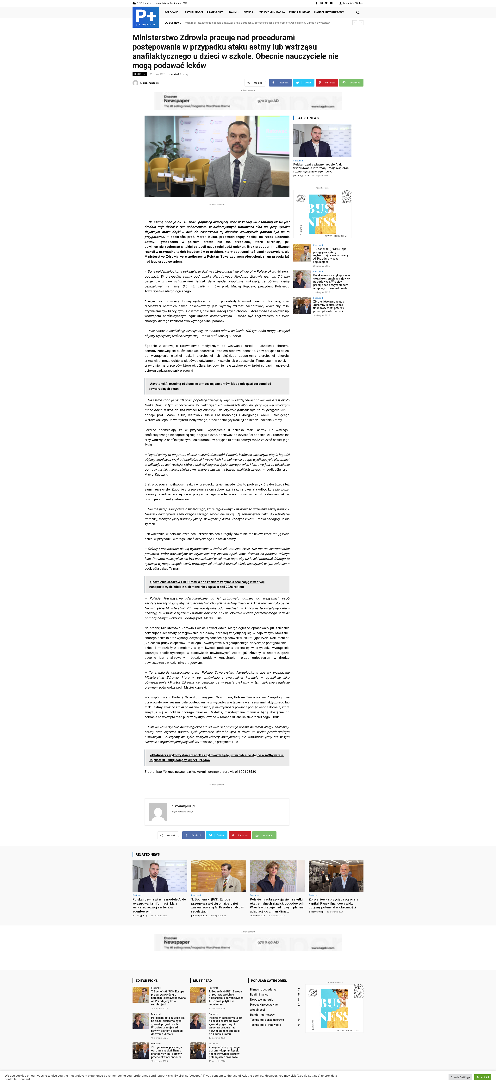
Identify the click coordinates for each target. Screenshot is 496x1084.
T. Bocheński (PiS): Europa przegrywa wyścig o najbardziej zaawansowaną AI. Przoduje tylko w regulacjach (330, 255)
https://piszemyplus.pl (182, 811)
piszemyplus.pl (151, 82)
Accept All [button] (483, 1077)
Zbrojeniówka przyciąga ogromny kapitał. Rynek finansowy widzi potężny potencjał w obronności (328, 306)
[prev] (354, 22)
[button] (357, 12)
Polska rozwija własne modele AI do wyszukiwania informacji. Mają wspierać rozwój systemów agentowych (244, 22)
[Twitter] (326, 3)
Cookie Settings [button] (460, 1077)
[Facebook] (316, 3)
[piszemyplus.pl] (136, 83)
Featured (140, 74)
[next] (361, 22)
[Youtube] (331, 3)
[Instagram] (321, 3)
